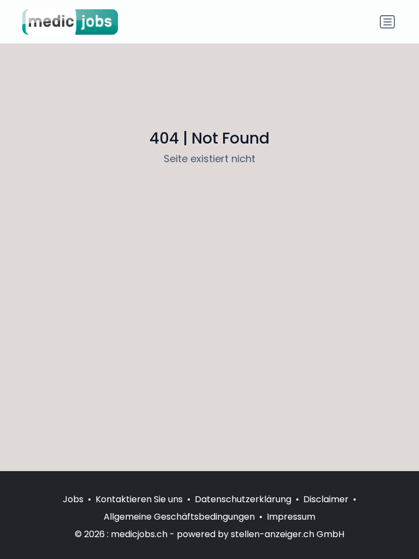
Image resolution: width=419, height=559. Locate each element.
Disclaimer (326, 499)
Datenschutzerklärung (243, 499)
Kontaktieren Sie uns (139, 499)
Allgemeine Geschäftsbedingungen (179, 516)
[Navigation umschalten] (387, 21)
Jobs (73, 499)
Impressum (291, 516)
